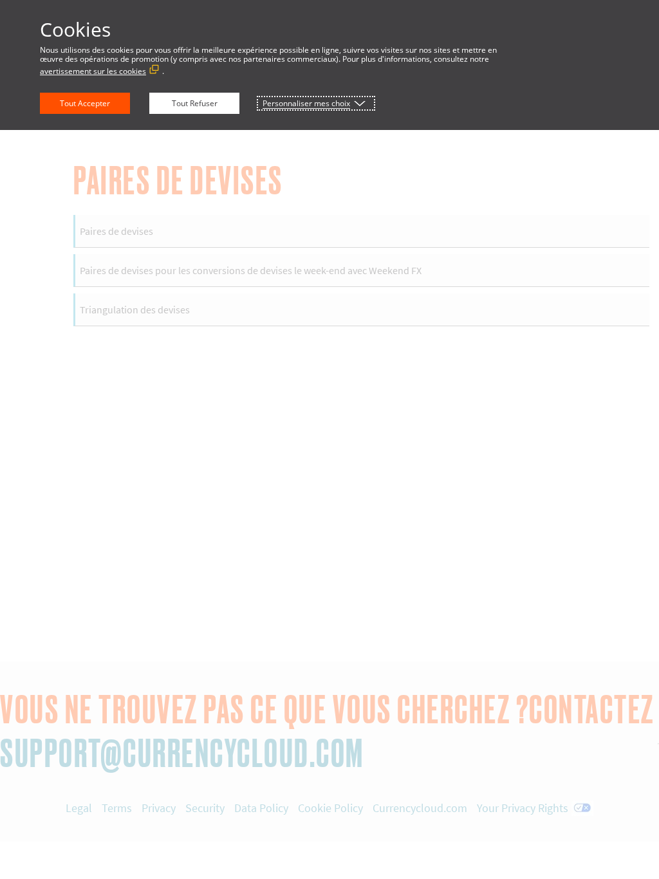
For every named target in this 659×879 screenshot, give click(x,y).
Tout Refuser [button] (195, 103)
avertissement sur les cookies (93, 71)
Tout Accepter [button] (85, 103)
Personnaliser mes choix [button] (306, 103)
